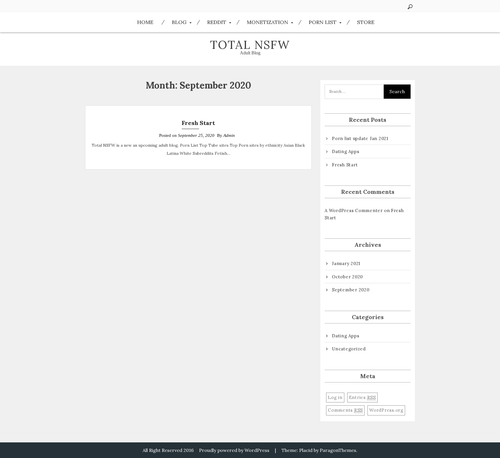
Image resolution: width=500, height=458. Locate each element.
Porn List (323, 22)
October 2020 (347, 276)
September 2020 (351, 290)
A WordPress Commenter (354, 210)
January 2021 (346, 263)
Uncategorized (349, 349)
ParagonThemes (338, 450)
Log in (335, 397)
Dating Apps (345, 151)
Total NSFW (250, 44)
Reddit (216, 22)
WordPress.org (386, 410)
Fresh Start (198, 122)
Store (365, 22)
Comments (345, 410)
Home (145, 22)
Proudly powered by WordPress (234, 450)
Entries (362, 397)
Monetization (267, 22)
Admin (229, 135)
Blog (179, 22)
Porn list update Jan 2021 (360, 138)
